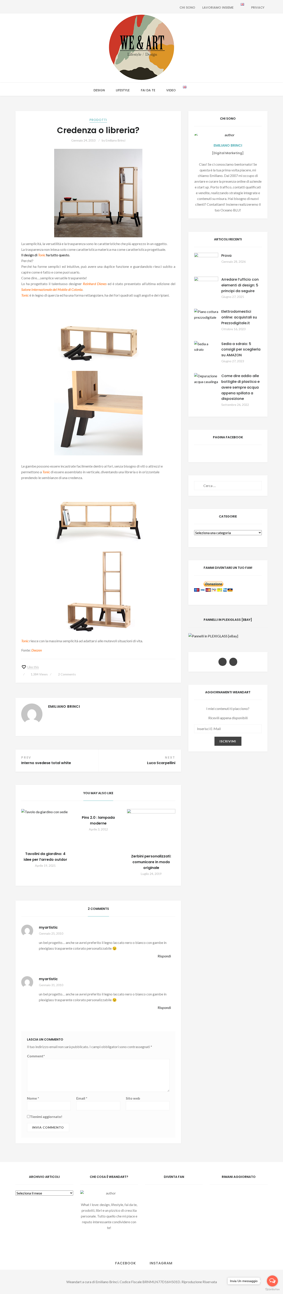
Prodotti (98, 120)
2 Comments (67, 674)
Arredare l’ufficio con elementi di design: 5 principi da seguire (240, 285)
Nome (33, 1098)
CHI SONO (187, 7)
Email (81, 1098)
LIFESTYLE (123, 90)
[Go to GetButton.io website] (272, 1289)
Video (171, 90)
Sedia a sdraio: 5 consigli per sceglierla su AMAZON (240, 349)
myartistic (48, 927)
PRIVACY (257, 7)
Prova (226, 255)
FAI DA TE (148, 90)
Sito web (133, 1098)
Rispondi (164, 956)
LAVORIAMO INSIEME (217, 7)
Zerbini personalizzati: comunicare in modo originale (151, 862)
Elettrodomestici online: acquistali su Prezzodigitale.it (239, 317)
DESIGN (99, 90)
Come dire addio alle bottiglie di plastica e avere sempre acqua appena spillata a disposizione (240, 387)
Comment (36, 1056)
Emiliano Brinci (115, 140)
